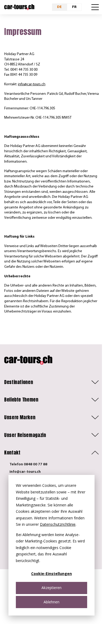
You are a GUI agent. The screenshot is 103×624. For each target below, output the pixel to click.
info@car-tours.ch (31, 84)
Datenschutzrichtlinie (58, 524)
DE (59, 7)
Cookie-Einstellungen (51, 573)
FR (74, 7)
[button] (51, 382)
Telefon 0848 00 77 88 (28, 464)
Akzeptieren (51, 587)
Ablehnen (51, 601)
